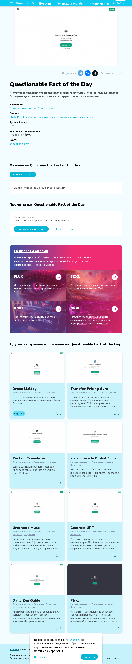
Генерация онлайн (70, 3)
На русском (110, 392)
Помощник (39, 392)
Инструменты (99, 3)
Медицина (17, 534)
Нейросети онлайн (31, 250)
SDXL (75, 276)
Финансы (109, 462)
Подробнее (40, 657)
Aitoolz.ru (21, 3)
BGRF (19, 308)
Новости (45, 3)
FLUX (18, 276)
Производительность (23, 108)
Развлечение (86, 117)
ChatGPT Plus (18, 117)
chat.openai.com (19, 143)
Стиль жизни (45, 108)
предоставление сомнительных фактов (52, 117)
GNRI (74, 308)
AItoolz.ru (74, 639)
